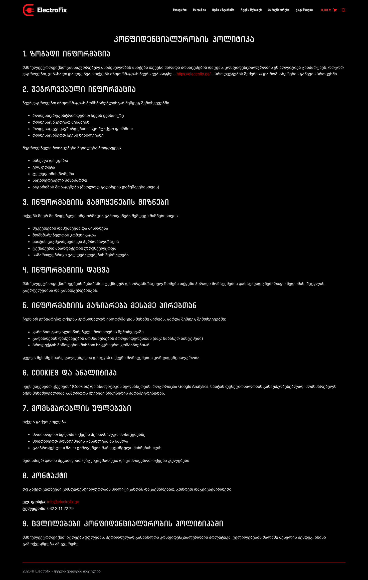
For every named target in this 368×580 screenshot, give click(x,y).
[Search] (343, 10)
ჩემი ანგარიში (223, 10)
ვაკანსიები (304, 10)
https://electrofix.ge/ (194, 74)
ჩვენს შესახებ (251, 10)
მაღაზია (199, 10)
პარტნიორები (279, 10)
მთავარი (180, 10)
